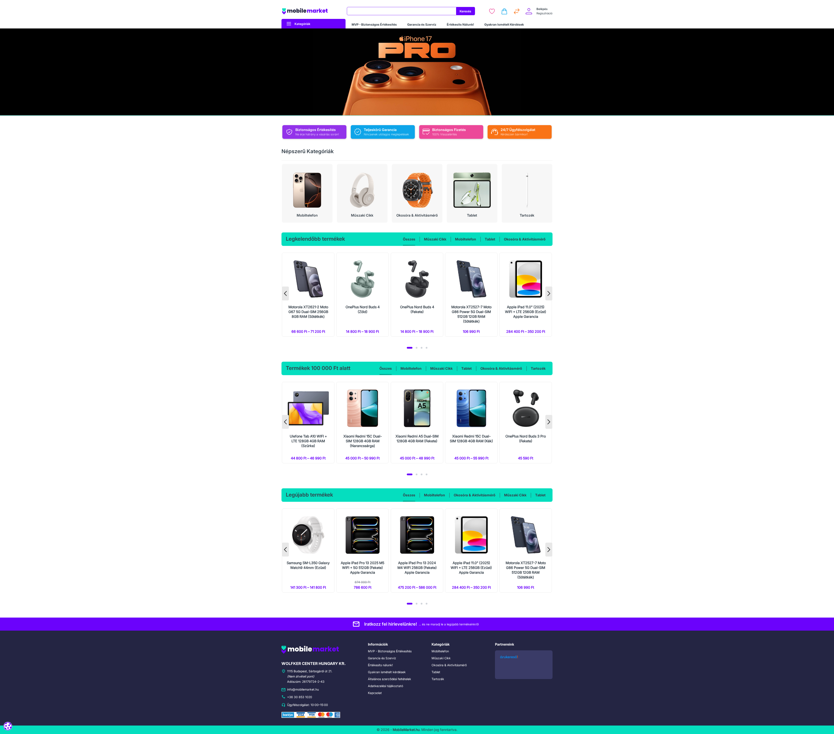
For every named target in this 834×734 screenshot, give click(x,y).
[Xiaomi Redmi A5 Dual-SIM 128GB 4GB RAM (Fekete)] (417, 422)
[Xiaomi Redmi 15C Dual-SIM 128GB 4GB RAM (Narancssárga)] (362, 422)
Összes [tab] (409, 239)
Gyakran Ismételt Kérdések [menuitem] (504, 24)
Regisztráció (544, 13)
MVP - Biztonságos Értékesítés (390, 651)
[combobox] (401, 11)
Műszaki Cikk (441, 658)
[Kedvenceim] (491, 11)
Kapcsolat (375, 693)
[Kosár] (504, 11)
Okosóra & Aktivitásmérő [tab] (525, 239)
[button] (409, 348)
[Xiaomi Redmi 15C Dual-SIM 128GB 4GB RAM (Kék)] (471, 422)
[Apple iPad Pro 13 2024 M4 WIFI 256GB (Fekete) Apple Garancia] (417, 550)
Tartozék (438, 679)
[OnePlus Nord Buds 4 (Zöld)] (362, 294)
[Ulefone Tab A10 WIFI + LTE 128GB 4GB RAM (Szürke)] (308, 422)
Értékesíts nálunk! (380, 665)
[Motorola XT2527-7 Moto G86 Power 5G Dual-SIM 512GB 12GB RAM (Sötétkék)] (471, 294)
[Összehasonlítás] (516, 11)
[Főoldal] (311, 11)
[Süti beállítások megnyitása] (7, 726)
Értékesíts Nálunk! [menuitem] (460, 24)
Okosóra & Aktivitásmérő (449, 665)
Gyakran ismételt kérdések (387, 672)
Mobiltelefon (440, 651)
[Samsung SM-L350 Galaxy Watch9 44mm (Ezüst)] (308, 550)
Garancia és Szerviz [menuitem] (421, 24)
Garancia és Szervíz (382, 658)
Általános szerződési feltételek (389, 679)
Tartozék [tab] (538, 368)
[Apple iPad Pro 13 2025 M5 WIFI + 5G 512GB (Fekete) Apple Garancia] (362, 550)
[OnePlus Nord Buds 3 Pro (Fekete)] (526, 422)
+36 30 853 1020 (299, 697)
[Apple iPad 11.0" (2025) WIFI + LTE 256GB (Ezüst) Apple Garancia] (526, 294)
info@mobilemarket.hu (303, 689)
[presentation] (285, 293)
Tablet (436, 672)
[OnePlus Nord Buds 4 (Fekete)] (417, 294)
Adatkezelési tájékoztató (385, 686)
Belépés (542, 9)
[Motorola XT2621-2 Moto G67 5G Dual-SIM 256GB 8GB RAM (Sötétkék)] (308, 294)
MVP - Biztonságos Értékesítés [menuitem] (374, 24)
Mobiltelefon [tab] (465, 239)
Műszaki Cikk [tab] (435, 239)
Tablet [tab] (490, 239)
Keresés (465, 11)
